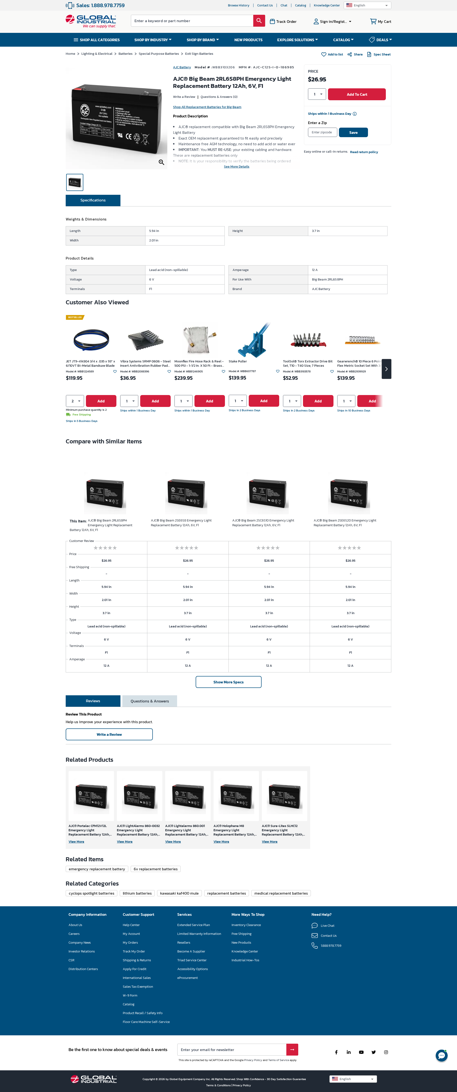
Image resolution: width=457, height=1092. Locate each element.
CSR (71, 960)
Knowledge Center (327, 5)
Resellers (183, 942)
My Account (131, 933)
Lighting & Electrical (96, 53)
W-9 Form (130, 995)
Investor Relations (82, 951)
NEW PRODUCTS (248, 40)
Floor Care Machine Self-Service (146, 1021)
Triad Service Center (192, 960)
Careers (74, 933)
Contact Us (265, 5)
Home (70, 53)
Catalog (300, 5)
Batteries (126, 53)
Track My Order (134, 951)
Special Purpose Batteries (159, 53)
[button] (367, 5)
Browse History (238, 5)
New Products (241, 942)
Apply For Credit (134, 969)
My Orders (130, 942)
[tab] (93, 200)
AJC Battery (182, 67)
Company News (80, 942)
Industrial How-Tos (245, 960)
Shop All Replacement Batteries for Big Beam (207, 107)
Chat (284, 5)
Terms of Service (278, 1060)
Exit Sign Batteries (199, 53)
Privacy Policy (253, 1060)
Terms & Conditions (219, 1085)
